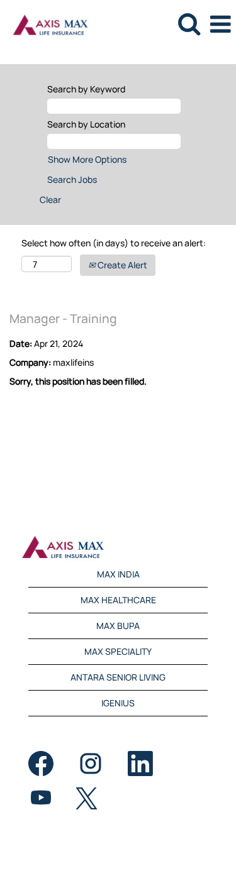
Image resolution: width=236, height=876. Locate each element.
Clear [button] (50, 199)
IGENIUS (118, 703)
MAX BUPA (118, 626)
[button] (220, 23)
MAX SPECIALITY (118, 651)
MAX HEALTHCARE (118, 600)
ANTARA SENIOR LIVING (118, 677)
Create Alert (121, 265)
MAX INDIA (118, 574)
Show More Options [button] (87, 159)
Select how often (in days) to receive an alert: (113, 243)
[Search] (189, 23)
